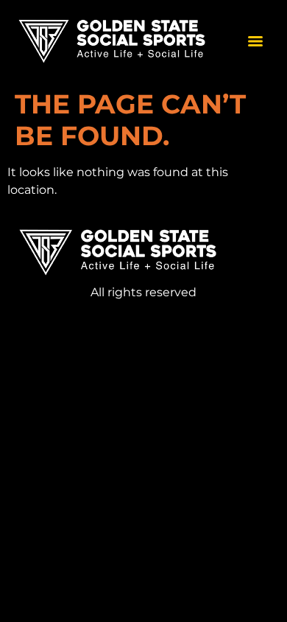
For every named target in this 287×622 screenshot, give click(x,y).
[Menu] (255, 41)
